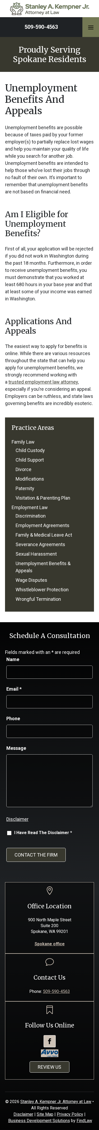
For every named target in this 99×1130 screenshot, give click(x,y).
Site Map (45, 1114)
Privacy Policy (70, 1114)
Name (12, 659)
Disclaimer (17, 819)
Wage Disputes (31, 580)
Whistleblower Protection (42, 589)
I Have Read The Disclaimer (43, 832)
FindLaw (84, 1120)
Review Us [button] (49, 1067)
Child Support (30, 460)
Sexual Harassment (36, 554)
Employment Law (30, 507)
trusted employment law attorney (43, 382)
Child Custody (30, 450)
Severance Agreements (40, 544)
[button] (91, 27)
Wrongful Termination (38, 599)
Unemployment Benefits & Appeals (43, 567)
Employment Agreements (42, 525)
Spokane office (50, 943)
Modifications (30, 479)
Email (14, 689)
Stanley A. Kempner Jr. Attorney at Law (55, 1101)
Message (16, 748)
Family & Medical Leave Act (44, 535)
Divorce (23, 469)
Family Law (23, 442)
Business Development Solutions (39, 1120)
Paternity (25, 488)
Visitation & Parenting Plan (43, 498)
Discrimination (31, 516)
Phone (13, 718)
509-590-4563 (41, 27)
